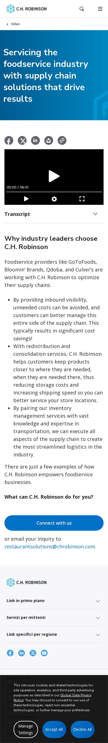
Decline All (82, 729)
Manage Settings (25, 729)
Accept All (54, 729)
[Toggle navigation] (100, 8)
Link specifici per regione (32, 634)
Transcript (17, 214)
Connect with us (54, 523)
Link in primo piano (26, 600)
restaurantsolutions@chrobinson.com (49, 546)
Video (15, 24)
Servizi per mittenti (26, 617)
